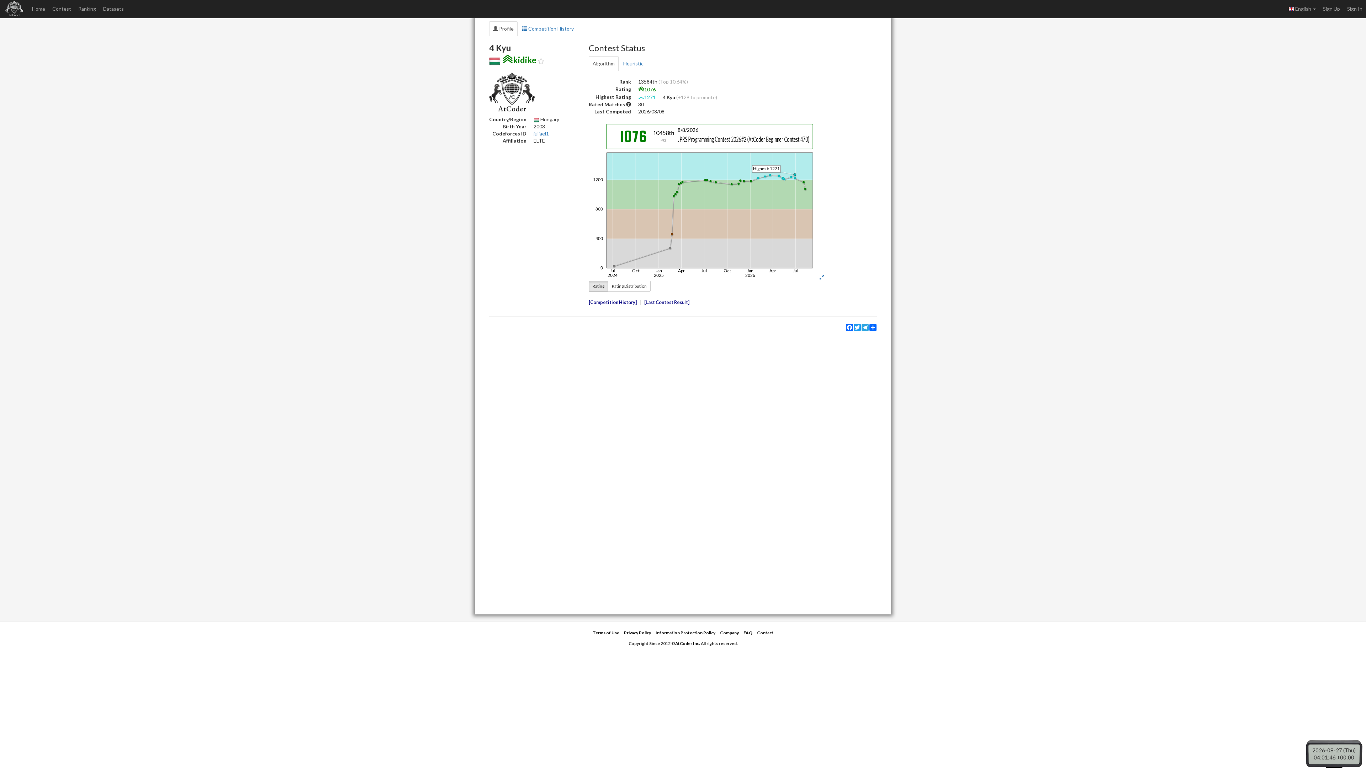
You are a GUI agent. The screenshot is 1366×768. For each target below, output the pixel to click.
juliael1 (541, 133)
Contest (61, 9)
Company (729, 632)
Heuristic (633, 63)
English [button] (1303, 9)
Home (38, 9)
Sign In (1354, 9)
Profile (506, 29)
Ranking (87, 9)
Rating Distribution (629, 286)
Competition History (550, 29)
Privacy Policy (637, 632)
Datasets (113, 9)
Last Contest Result (667, 302)
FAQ (747, 632)
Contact (765, 632)
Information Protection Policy (685, 632)
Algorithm (604, 63)
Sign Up (1331, 9)
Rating (598, 286)
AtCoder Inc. (687, 643)
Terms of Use (606, 632)
